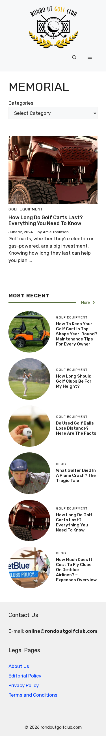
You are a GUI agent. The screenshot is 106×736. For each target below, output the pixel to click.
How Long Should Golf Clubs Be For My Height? (74, 381)
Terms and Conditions (32, 695)
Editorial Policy (24, 676)
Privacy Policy (23, 685)
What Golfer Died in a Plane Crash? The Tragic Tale (76, 475)
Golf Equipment (25, 209)
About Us (18, 666)
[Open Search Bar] (74, 57)
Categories (20, 103)
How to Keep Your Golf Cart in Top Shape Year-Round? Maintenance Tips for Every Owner (76, 334)
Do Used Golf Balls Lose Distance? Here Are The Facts (76, 428)
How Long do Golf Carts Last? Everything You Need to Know (45, 220)
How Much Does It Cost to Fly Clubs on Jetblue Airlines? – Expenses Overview (76, 569)
